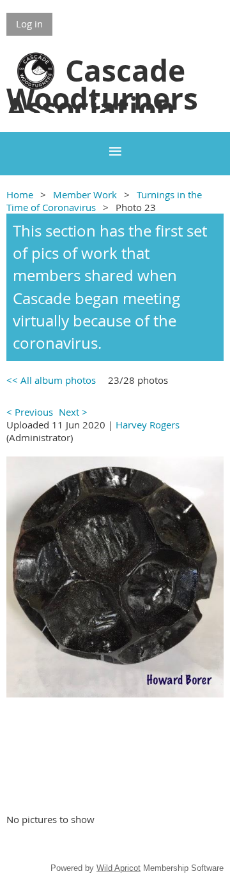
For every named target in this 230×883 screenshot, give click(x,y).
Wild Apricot (118, 868)
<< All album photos (51, 380)
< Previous (29, 411)
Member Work (85, 194)
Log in (29, 23)
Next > (73, 411)
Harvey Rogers (148, 424)
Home (19, 194)
